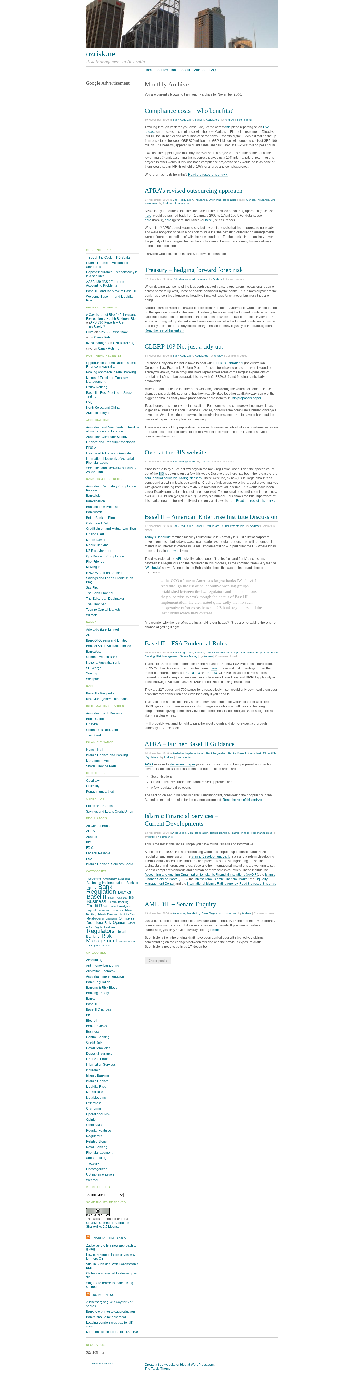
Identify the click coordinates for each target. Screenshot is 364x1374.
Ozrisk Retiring (104, 337)
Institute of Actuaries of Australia (109, 453)
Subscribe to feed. (102, 1363)
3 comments (183, 757)
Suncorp (92, 673)
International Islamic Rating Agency (212, 883)
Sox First (92, 588)
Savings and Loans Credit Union (109, 811)
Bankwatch (94, 512)
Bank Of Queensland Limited (107, 640)
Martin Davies (96, 540)
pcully (151, 836)
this (227, 127)
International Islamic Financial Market (221, 879)
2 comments (244, 119)
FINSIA (91, 448)
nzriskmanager (97, 343)
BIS (161, 473)
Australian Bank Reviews (104, 713)
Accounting (179, 832)
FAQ (212, 70)
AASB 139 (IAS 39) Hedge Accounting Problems (105, 284)
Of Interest (127, 918)
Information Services (101, 1064)
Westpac (92, 679)
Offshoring (215, 199)
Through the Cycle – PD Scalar (108, 257)
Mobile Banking (97, 545)
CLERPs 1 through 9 (228, 363)
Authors (199, 70)
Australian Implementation (188, 753)
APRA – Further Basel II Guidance (190, 743)
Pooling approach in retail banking (111, 372)
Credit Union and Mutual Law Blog (111, 529)
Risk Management (184, 279)
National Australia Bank (103, 662)
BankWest (93, 651)
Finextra (92, 724)
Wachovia (153, 568)
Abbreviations (167, 70)
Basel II (199, 119)
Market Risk (94, 1092)
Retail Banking (96, 1147)
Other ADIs (269, 753)
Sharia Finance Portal (102, 766)
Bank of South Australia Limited (108, 646)
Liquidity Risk (127, 914)
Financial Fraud (97, 1059)
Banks (232, 753)
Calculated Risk (97, 523)
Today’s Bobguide (158, 537)
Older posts (158, 961)
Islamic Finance (240, 832)
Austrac (91, 837)
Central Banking (118, 902)
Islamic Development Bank (210, 856)
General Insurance (257, 199)
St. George (94, 668)
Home (149, 70)
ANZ (89, 635)
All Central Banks (98, 826)
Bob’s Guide (95, 719)
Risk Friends (95, 562)
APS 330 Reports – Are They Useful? (105, 324)
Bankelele (93, 496)
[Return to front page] (182, 47)
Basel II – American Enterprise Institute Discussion (211, 516)
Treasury (201, 279)
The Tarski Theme (158, 1369)
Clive (90, 332)
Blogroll (91, 1021)
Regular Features (104, 927)
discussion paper (182, 764)
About (185, 70)
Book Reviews (96, 1026)
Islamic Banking (219, 832)
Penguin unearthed (100, 791)
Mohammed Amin (98, 761)
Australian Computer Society (106, 437)
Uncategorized (96, 1169)
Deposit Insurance (98, 910)
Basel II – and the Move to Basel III (111, 291)
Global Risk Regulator (102, 730)
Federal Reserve (98, 853)
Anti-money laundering (186, 913)
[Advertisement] (112, 167)
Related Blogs (96, 1141)
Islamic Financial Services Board (109, 864)
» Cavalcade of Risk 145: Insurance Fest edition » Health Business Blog (111, 317)
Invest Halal (94, 750)
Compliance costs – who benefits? (189, 110)
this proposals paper (246, 398)
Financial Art (95, 534)
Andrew (229, 119)
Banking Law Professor (103, 507)
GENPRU (193, 673)
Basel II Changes (117, 897)
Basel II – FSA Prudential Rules (186, 643)
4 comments (165, 836)
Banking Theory (97, 993)
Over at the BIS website (175, 452)
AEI (178, 559)
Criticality (92, 786)
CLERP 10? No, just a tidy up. (184, 346)
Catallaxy (93, 781)
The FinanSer (96, 604)
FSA (89, 859)
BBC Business (102, 1294)
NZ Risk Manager (98, 551)
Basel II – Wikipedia (100, 693)
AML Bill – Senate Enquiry (180, 904)
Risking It (92, 567)
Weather (92, 1180)
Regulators (212, 119)
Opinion (119, 922)
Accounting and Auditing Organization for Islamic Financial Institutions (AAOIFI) (201, 874)
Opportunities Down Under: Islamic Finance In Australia (111, 365)
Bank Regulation (183, 119)
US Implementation (232, 525)
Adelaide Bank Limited (102, 629)
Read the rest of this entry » (208, 174)
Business (96, 901)
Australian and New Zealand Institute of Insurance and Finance (112, 429)
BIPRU (212, 673)
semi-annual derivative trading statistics (173, 478)
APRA (149, 764)
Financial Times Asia (108, 1237)
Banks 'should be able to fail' (106, 1317)
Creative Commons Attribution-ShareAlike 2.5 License (108, 1225)
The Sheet (93, 735)
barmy (171, 551)
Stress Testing (188, 656)
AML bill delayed (98, 413)
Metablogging (95, 918)
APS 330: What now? (114, 332)
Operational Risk (244, 652)
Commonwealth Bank (101, 657)
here (148, 215)
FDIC (90, 848)
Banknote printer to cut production (110, 1311)
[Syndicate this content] (88, 1237)
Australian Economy (100, 971)
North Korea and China (103, 407)
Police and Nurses (99, 806)
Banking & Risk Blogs (101, 988)
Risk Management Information (108, 699)
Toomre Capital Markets (103, 609)
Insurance (201, 199)
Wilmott (91, 615)
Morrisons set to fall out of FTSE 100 (112, 1332)
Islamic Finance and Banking (107, 755)
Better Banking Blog (100, 518)
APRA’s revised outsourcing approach (193, 190)
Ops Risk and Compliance (105, 556)
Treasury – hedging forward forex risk (194, 269)
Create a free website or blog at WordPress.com (179, 1365)
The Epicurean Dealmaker (105, 599)
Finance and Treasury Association (110, 442)
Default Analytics (120, 906)
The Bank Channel (99, 593)
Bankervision (95, 501)
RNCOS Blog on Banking (104, 573)
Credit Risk (212, 652)
